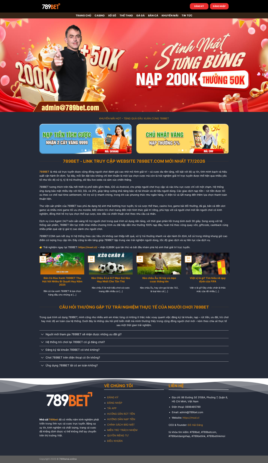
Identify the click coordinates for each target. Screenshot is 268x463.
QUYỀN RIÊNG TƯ (118, 435)
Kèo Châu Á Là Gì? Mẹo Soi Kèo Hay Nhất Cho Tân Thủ (109, 279)
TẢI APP (111, 408)
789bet (53, 419)
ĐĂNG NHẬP (219, 6)
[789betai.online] (56, 6)
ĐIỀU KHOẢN (115, 440)
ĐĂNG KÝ (199, 6)
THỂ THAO (126, 15)
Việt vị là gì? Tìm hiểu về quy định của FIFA (207, 279)
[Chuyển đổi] (42, 334)
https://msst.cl (191, 417)
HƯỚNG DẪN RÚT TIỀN (121, 413)
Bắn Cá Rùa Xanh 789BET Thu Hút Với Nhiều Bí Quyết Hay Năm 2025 (61, 281)
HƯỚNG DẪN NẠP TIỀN (121, 419)
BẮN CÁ (153, 15)
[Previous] (45, 139)
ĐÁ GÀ (140, 15)
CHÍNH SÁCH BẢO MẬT (121, 424)
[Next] (126, 139)
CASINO (100, 15)
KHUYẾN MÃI (170, 15)
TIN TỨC (187, 15)
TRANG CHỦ (83, 15)
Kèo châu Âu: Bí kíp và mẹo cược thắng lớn (158, 279)
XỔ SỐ (112, 15)
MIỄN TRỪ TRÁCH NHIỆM (122, 430)
